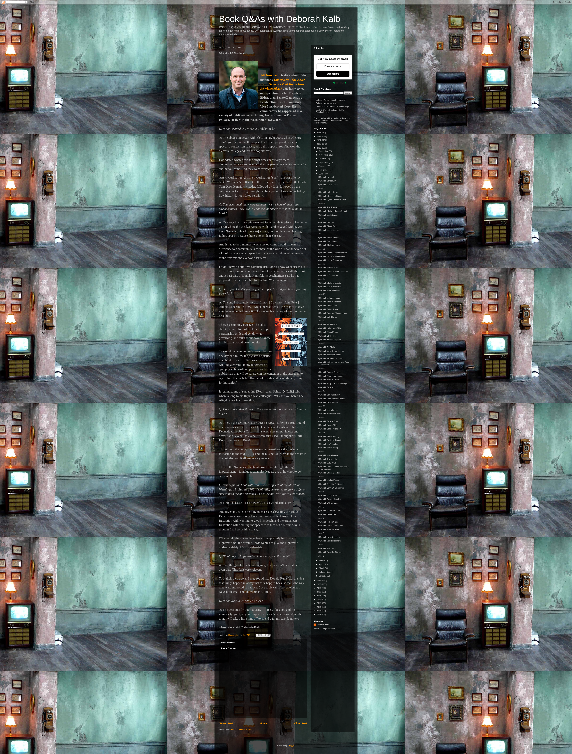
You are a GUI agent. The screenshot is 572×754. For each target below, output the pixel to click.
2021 (319, 580)
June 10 (321, 451)
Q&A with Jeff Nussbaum (329, 395)
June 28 (321, 219)
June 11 (321, 433)
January (323, 576)
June (321, 174)
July (321, 170)
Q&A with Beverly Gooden (329, 499)
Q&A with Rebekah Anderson (330, 526)
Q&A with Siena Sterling (328, 436)
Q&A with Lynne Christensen (330, 260)
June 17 (321, 321)
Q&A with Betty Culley (328, 268)
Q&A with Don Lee (326, 222)
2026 (319, 133)
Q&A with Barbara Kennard (329, 355)
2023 (319, 144)
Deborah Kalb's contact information (331, 100)
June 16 (321, 343)
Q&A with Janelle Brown (328, 421)
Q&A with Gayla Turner (328, 185)
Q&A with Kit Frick (326, 177)
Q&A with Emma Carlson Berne (331, 488)
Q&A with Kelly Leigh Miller (330, 328)
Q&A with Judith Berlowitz (329, 287)
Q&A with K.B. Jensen (328, 275)
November (323, 155)
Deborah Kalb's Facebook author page (332, 106)
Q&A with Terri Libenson (328, 324)
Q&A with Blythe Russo (328, 336)
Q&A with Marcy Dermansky (330, 376)
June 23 (321, 294)
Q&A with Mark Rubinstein (329, 290)
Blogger (291, 745)
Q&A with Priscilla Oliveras (330, 552)
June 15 (321, 368)
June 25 (321, 264)
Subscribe (333, 73)
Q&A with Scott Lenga (327, 215)
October (323, 159)
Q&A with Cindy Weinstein (329, 429)
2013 (319, 611)
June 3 (321, 533)
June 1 (321, 556)
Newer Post (226, 723)
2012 (319, 614)
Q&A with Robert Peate (328, 309)
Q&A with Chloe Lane (327, 306)
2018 (319, 592)
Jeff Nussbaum (270, 75)
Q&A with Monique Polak (329, 529)
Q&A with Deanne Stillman (329, 372)
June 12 (321, 417)
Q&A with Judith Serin (327, 495)
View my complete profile (324, 628)
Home (263, 723)
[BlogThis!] (260, 635)
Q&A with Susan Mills (327, 425)
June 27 (321, 234)
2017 (319, 596)
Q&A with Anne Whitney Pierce (331, 399)
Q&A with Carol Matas (327, 241)
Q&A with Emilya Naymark (329, 340)
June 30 (321, 188)
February (323, 572)
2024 (319, 140)
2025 (319, 136)
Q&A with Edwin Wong (328, 448)
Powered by (326, 83)
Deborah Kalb (323, 625)
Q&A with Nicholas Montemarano (332, 313)
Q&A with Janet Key (327, 181)
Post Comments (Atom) (241, 729)
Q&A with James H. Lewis (329, 510)
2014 (319, 607)
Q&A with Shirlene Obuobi (329, 283)
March (322, 568)
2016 (319, 599)
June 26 (321, 249)
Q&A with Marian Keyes (328, 480)
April (321, 564)
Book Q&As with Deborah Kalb (279, 19)
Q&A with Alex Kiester (327, 207)
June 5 (321, 507)
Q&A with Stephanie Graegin (330, 196)
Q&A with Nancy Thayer (328, 238)
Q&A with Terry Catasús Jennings (332, 383)
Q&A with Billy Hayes (327, 317)
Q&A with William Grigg (328, 503)
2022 (319, 148)
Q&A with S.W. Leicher (328, 444)
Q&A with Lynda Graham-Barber (332, 200)
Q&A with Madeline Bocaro (329, 414)
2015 (319, 603)
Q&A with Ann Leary (327, 548)
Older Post (300, 723)
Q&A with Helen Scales (328, 192)
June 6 (321, 491)
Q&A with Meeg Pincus (328, 332)
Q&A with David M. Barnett (330, 440)
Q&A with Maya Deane (328, 455)
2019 (319, 588)
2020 (319, 584)
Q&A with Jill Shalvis (327, 347)
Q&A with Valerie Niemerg (329, 541)
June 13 (321, 406)
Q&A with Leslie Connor (328, 230)
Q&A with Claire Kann (327, 226)
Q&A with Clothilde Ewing (329, 245)
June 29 (321, 203)
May (321, 561)
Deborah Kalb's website (326, 103)
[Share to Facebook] (266, 635)
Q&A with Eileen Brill (327, 514)
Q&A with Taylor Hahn (327, 459)
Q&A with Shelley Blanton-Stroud (332, 211)
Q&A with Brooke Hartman (329, 302)
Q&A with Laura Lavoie (328, 410)
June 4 (321, 518)
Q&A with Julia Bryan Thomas (331, 351)
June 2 (321, 544)
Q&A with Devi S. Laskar (329, 537)
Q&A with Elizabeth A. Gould (330, 358)
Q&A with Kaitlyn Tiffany (328, 380)
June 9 (321, 476)
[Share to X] (263, 635)
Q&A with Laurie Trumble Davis (331, 256)
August (322, 166)
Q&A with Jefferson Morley (329, 298)
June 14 (321, 391)
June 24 (321, 279)
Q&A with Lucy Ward (327, 463)
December (323, 151)
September (324, 162)
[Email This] (257, 635)
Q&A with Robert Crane (328, 522)
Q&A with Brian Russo (328, 402)
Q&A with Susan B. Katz (329, 473)
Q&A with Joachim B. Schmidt (331, 484)
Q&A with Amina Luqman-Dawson (332, 253)
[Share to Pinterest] (269, 635)
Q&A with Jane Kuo (326, 387)
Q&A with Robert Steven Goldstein (333, 272)
